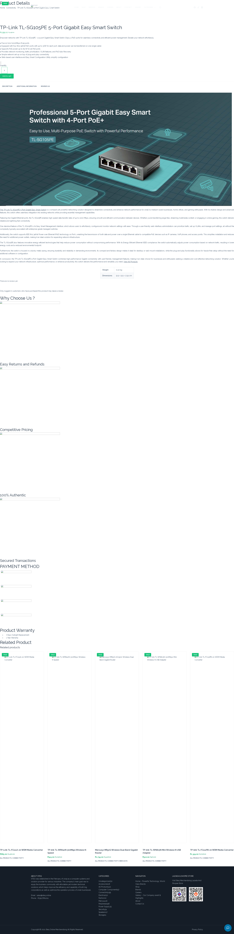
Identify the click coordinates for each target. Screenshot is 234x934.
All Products (6, 858)
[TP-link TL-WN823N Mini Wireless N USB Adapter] (164, 748)
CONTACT (128, 7)
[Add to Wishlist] (0, 62)
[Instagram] (202, 7)
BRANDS (101, 7)
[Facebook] (195, 7)
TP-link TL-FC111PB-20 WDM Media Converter (212, 850)
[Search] (160, 7)
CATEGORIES (148, 7)
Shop (137, 887)
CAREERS (110, 7)
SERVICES (92, 7)
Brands (138, 890)
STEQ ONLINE (45, 7)
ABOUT (118, 7)
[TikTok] (198, 7)
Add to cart (6, 76)
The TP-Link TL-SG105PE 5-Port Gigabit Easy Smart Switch (23, 210)
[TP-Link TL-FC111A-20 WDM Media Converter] (22, 748)
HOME (76, 7)
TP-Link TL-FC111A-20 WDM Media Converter (21, 850)
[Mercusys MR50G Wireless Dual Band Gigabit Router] (117, 748)
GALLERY (138, 7)
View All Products (131, 262)
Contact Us (139, 904)
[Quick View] (3, 865)
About (137, 901)
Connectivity (18, 858)
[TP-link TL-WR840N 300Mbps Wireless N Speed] (69, 748)
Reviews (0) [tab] (45, 86)
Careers (138, 892)
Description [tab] (7, 86)
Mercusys (123, 861)
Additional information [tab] (27, 86)
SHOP (84, 7)
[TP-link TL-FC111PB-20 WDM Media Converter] (212, 748)
